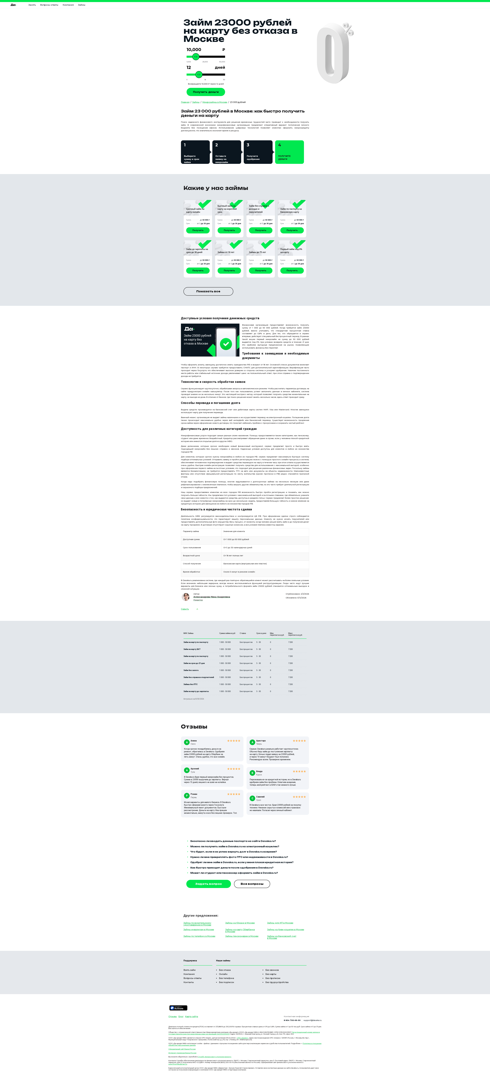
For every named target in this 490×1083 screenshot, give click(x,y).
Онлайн (223, 974)
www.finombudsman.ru (177, 1064)
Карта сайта (191, 1017)
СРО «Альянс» (242, 1038)
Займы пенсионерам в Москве (241, 936)
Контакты (188, 982)
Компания (68, 5)
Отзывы (172, 1017)
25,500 (205, 62)
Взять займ (189, 970)
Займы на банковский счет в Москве (281, 937)
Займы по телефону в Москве (199, 936)
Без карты (270, 974)
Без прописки (272, 978)
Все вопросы (252, 883)
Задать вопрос (208, 883)
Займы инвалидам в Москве (198, 929)
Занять (32, 5)
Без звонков (272, 970)
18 (205, 79)
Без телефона (226, 978)
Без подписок (226, 982)
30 (224, 79)
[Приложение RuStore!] (178, 1007)
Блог (180, 1017)
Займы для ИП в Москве (280, 923)
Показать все (208, 291)
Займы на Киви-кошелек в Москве (285, 929)
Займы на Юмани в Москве (240, 923)
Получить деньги (206, 91)
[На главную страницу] (13, 5)
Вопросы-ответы (49, 5)
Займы (81, 5)
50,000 (222, 62)
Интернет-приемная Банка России (182, 1053)
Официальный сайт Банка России (182, 1049)
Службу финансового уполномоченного (214, 1057)
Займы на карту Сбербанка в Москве (240, 930)
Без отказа (225, 970)
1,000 (189, 62)
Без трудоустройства (277, 982)
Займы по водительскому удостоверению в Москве (197, 924)
